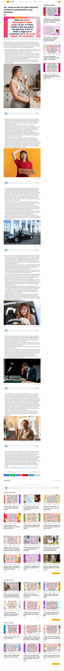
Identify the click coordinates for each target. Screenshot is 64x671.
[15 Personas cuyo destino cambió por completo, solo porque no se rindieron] (32, 518)
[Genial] (10, 1)
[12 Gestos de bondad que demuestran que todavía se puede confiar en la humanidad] (51, 49)
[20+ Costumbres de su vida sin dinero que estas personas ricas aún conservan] (32, 499)
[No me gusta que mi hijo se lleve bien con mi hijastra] (12, 629)
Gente (44, 23)
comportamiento (21, 357)
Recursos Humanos (23, 128)
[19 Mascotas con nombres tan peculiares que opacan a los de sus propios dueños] (51, 67)
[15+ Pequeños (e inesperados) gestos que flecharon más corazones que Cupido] (51, 30)
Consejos (25, 511)
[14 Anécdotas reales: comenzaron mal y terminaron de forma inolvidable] (32, 540)
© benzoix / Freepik (6, 441)
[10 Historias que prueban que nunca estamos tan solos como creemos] (12, 499)
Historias (5, 4)
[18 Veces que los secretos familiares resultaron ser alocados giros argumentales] (12, 518)
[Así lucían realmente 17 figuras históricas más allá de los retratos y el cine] (51, 559)
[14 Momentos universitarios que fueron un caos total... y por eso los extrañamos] (51, 499)
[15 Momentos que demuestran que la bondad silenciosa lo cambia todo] (32, 605)
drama (20, 342)
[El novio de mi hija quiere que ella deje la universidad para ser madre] (51, 648)
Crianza (5, 529)
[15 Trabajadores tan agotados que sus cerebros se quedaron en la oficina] (32, 559)
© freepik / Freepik (6, 109)
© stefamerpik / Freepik (7, 326)
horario (34, 282)
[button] (9, 472)
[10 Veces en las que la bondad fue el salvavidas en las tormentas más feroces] (51, 629)
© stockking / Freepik (6, 178)
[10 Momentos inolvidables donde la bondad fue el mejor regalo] (12, 648)
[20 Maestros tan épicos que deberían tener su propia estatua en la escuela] (32, 586)
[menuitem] (21, 2)
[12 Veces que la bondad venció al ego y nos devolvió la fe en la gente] (51, 605)
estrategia (25, 264)
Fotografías (45, 570)
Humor (25, 570)
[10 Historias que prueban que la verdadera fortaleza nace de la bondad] (51, 586)
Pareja (44, 42)
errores (38, 408)
